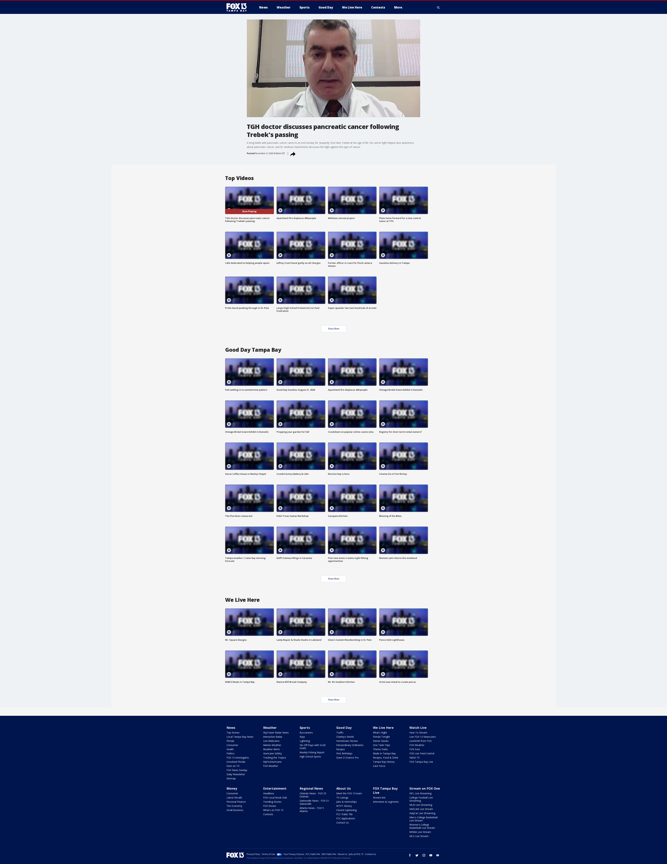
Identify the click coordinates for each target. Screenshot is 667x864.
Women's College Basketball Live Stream (422, 826)
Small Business (235, 810)
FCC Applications (345, 818)
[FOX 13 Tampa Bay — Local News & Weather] (238, 7)
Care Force (379, 766)
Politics (230, 753)
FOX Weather (270, 766)
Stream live (379, 797)
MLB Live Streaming (420, 804)
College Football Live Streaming (421, 799)
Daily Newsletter (236, 774)
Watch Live (418, 728)
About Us (343, 788)
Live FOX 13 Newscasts (422, 736)
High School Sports (310, 756)
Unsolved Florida (236, 761)
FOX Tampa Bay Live (421, 761)
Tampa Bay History (384, 761)
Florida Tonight (381, 736)
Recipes (340, 749)
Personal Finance (236, 801)
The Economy (234, 806)
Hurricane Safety (272, 753)
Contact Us (342, 822)
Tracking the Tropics (274, 757)
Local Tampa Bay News (240, 736)
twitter (417, 855)
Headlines (268, 793)
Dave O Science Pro (347, 757)
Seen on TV (233, 766)
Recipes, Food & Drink (385, 757)
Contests (268, 814)
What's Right (380, 732)
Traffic (340, 732)
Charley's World (345, 736)
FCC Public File (344, 814)
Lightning (305, 741)
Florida (230, 741)
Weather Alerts (271, 749)
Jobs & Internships (346, 801)
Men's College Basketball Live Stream (423, 819)
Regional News (311, 788)
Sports (305, 728)
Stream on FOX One (424, 788)
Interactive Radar (272, 736)
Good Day (344, 728)
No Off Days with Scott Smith (313, 746)
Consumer (232, 745)
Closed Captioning (346, 810)
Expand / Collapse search (438, 7)
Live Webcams (271, 741)
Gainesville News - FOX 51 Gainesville (314, 802)
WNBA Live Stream (420, 832)
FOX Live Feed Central (421, 753)
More (398, 7)
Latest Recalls (234, 797)
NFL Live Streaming (420, 793)
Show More (333, 328)
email (437, 855)
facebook (410, 855)
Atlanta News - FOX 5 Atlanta (312, 809)
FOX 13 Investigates (238, 757)
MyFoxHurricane (272, 761)
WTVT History (344, 806)
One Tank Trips (381, 745)
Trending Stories (272, 801)
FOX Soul (414, 749)
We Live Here (383, 728)
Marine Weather (272, 745)
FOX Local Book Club (275, 797)
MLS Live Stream (419, 836)
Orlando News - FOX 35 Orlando (313, 795)
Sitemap (231, 778)
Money (232, 788)
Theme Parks (380, 749)
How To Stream (418, 732)
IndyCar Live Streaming (422, 813)
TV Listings (342, 797)
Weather (270, 728)
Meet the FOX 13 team (349, 793)
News (231, 728)
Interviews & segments (386, 801)
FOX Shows (269, 806)
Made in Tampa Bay (384, 753)
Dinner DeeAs (381, 741)
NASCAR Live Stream (421, 809)
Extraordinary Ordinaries (349, 745)
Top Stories (233, 732)
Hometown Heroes (347, 741)
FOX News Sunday (237, 770)
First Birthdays (344, 753)
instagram (424, 855)
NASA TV (414, 757)
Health (230, 749)
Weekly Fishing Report (312, 752)
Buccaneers (306, 732)
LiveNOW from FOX (420, 741)
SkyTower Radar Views (276, 732)
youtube (431, 855)
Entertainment (274, 788)
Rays (302, 736)
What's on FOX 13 (273, 810)
